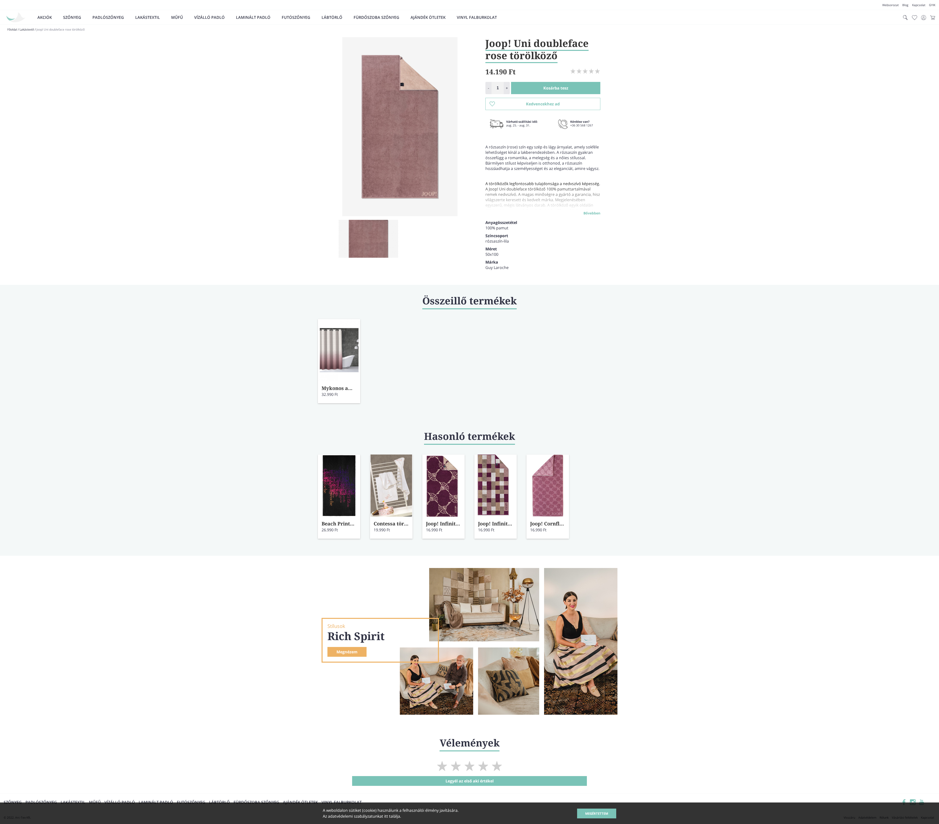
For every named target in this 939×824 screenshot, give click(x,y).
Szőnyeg (72, 17)
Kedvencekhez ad (543, 104)
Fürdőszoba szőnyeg (376, 17)
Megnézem (347, 652)
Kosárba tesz (555, 88)
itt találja (392, 816)
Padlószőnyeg (108, 17)
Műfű (177, 17)
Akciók (44, 17)
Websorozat (890, 5)
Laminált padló (253, 17)
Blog (905, 5)
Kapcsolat (918, 5)
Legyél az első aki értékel (470, 781)
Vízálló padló (209, 17)
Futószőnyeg (296, 17)
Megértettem (596, 813)
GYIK (932, 5)
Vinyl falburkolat (477, 17)
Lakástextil (147, 17)
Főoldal (12, 29)
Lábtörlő (332, 17)
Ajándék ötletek (428, 17)
